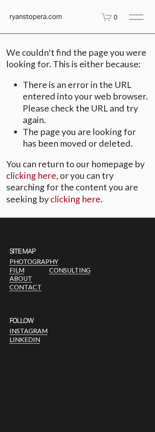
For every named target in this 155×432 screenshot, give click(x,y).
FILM (17, 270)
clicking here (31, 175)
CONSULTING (70, 270)
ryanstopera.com (36, 16)
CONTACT (26, 287)
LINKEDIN (25, 339)
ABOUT (21, 278)
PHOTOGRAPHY (34, 261)
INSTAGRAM (29, 331)
